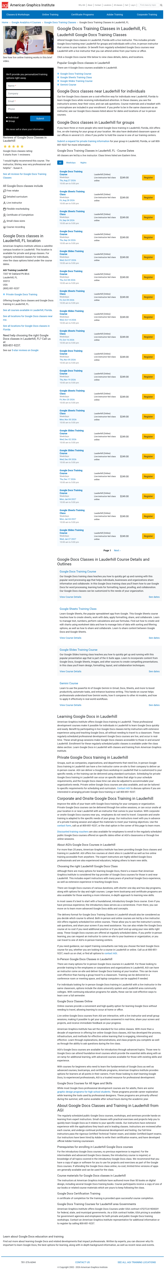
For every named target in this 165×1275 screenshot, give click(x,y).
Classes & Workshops (17, 14)
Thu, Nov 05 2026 (68, 359)
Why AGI (82, 5)
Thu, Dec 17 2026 (68, 479)
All (60, 162)
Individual (13, 117)
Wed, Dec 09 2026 (68, 459)
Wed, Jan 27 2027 (68, 539)
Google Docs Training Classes (60, 22)
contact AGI (110, 953)
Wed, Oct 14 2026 (68, 320)
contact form (64, 825)
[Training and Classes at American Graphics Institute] (6, 5)
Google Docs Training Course (75, 73)
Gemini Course (68, 84)
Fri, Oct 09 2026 (67, 300)
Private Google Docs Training (21, 294)
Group (11, 121)
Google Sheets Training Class (76, 77)
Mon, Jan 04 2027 (68, 499)
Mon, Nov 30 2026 (68, 419)
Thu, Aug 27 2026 (68, 180)
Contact (98, 5)
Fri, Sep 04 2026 (67, 220)
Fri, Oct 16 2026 (67, 340)
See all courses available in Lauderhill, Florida (27, 310)
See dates (154, 596)
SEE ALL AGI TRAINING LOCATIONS (137, 1262)
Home (5, 22)
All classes (118, 5)
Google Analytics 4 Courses (26, 22)
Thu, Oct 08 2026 (67, 280)
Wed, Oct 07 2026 (68, 260)
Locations (107, 5)
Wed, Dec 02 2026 (68, 439)
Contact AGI (123, 788)
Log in (133, 5)
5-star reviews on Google (25, 350)
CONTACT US (82, 1262)
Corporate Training (147, 14)
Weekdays (71, 162)
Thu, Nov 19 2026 (68, 379)
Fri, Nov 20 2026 (67, 399)
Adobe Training (115, 14)
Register (148, 177)
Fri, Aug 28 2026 (67, 200)
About (90, 5)
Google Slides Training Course (76, 81)
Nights (83, 162)
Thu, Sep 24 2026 (68, 240)
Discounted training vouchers (73, 831)
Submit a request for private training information (83, 141)
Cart (126, 5)
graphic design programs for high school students (83, 1091)
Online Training (50, 14)
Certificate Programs (82, 14)
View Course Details (70, 596)
